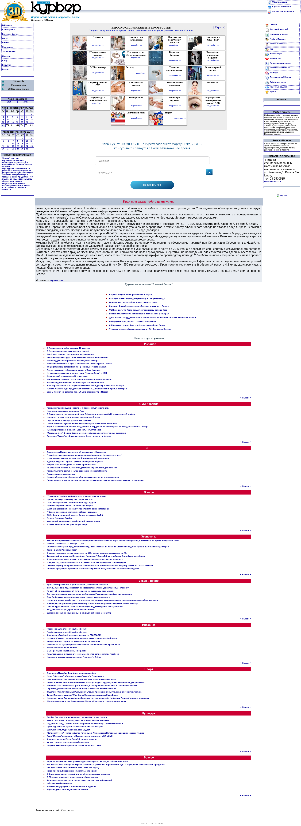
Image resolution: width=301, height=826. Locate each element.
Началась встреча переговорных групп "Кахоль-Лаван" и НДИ (77, 373)
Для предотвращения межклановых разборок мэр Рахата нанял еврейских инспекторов (89, 594)
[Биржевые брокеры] (175, 58)
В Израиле (7, 25)
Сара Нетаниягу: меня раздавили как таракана (69, 420)
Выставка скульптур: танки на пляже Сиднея (68, 730)
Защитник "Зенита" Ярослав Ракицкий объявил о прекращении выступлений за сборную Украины (94, 692)
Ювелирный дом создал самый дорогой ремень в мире (73, 521)
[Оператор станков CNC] (98, 88)
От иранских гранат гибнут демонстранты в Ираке (133, 302)
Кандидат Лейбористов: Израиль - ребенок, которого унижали (77, 367)
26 (3, 149)
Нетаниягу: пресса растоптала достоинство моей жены (73, 417)
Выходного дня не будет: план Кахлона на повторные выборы (77, 357)
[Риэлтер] (130, 73)
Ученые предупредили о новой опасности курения (71, 786)
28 (13, 149)
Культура (6, 65)
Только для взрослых (280, 63)
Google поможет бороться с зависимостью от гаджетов (73, 641)
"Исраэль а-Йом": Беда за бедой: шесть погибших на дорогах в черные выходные (86, 433)
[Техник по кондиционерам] (175, 73)
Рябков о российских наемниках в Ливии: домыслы (72, 512)
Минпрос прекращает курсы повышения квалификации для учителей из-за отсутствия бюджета (93, 569)
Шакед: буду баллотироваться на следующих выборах (73, 360)
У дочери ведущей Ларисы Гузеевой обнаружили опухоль (75, 461)
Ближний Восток (10, 34)
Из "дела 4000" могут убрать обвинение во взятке (70, 610)
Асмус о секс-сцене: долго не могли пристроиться (71, 465)
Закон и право (9, 51)
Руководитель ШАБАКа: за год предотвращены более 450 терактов (79, 379)
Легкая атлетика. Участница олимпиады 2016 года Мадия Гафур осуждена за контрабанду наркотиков (96, 682)
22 (31, 122)
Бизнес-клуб (276, 54)
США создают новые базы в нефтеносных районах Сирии (137, 325)
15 (31, 119)
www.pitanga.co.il (272, 181)
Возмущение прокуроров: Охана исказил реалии (132, 321)
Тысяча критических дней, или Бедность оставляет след (74, 430)
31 (27, 149)
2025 (9, 102)
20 (22, 122)
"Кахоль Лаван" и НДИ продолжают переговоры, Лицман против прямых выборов (87, 389)
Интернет (6, 56)
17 (8, 122)
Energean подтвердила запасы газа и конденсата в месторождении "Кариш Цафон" (87, 562)
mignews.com (56, 280)
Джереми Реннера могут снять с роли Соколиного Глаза (74, 745)
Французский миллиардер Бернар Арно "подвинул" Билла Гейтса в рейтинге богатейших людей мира (96, 556)
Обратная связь (279, 2)
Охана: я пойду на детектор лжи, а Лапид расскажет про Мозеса (77, 392)
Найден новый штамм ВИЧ (59, 783)
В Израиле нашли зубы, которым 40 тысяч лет (69, 348)
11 (13, 119)
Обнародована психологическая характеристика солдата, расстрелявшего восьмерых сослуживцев (95, 480)
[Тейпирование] (136, 103)
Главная (273, 24)
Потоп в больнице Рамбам (59, 518)
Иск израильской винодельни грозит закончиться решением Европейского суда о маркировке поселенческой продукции (106, 765)
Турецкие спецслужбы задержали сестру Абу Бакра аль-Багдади (140, 329)
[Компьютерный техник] (213, 73)
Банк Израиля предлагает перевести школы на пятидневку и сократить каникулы (86, 386)
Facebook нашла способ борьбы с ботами (67, 629)
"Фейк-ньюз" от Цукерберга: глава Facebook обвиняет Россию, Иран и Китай (84, 644)
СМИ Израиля (8, 30)
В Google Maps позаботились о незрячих (66, 651)
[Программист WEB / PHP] (213, 43)
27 (8, 149)
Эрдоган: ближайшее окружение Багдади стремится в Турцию (139, 306)
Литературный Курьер (280, 77)
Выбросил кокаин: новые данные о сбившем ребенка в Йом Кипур (79, 613)
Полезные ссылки (278, 87)
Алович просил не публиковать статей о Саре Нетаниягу (74, 370)
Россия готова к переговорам (61, 474)
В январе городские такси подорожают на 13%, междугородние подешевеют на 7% (87, 553)
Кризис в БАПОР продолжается (62, 550)
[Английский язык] (136, 115)
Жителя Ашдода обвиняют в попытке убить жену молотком (75, 382)
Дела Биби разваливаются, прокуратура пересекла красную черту (78, 597)
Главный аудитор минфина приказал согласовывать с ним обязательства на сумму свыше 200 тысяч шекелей (100, 565)
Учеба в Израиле (277, 39)
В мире (5, 43)
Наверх (245, 398)
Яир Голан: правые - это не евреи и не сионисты (70, 354)
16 (3, 122)
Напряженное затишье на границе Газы (65, 411)
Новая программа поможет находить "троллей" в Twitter (74, 657)
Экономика (7, 47)
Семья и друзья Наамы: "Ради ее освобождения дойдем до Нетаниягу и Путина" (85, 607)
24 (27, 146)
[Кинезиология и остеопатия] (175, 88)
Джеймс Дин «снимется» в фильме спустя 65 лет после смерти (77, 717)
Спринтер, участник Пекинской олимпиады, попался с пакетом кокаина (81, 689)
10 (8, 119)
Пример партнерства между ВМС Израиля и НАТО (70, 499)
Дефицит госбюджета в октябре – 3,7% (65, 544)
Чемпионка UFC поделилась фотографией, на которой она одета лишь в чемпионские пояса (92, 686)
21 (27, 122)
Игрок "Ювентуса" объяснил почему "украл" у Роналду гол (75, 676)
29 (18, 149)
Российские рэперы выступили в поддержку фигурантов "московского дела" (84, 455)
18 (12, 122)
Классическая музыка (280, 68)
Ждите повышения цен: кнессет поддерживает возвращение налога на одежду (85, 559)
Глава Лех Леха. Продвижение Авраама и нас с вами (72, 771)
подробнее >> (98, 45)
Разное (5, 69)
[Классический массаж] (136, 88)
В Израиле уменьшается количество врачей (68, 351)
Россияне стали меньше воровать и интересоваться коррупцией (78, 408)
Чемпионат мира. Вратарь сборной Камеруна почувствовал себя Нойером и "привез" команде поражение (98, 698)
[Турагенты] (98, 43)
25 (31, 146)
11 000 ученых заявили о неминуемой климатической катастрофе (78, 458)
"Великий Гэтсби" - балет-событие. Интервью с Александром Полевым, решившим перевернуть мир (95, 733)
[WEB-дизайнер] (98, 70)
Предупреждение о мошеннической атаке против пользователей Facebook (83, 654)
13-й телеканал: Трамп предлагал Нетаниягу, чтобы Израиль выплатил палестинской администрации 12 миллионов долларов (108, 547)
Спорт (5, 61)
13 (22, 119)
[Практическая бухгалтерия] (136, 43)
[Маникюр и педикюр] (175, 103)
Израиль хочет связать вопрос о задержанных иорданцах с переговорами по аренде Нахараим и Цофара (97, 427)
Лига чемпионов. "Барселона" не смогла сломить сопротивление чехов (81, 679)
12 (17, 119)
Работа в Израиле (278, 44)
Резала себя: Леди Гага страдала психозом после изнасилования (78, 720)
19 (17, 122)
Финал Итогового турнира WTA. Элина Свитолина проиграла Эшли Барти (82, 695)
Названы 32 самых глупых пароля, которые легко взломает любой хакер (82, 638)
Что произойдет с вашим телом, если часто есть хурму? (73, 768)
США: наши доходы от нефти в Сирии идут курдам (71, 502)
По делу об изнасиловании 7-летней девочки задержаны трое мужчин (80, 591)
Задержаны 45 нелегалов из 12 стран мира (67, 376)
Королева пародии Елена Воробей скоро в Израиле (72, 739)
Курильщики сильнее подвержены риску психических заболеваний (79, 780)
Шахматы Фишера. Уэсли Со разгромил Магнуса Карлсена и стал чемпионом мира (86, 701)
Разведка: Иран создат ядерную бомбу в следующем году (137, 298)
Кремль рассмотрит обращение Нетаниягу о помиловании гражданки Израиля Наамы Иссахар (92, 603)
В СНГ (5, 38)
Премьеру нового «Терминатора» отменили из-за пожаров (75, 727)
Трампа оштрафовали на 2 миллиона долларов (70, 506)
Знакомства (275, 58)
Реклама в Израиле (279, 34)
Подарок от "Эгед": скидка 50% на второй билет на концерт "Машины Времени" (85, 723)
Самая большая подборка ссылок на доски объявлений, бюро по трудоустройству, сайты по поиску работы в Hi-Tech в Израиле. (280, 147)
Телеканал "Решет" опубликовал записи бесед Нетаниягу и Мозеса (79, 436)
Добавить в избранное (283, 11)
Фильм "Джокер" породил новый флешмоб (68, 742)
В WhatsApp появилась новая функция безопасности (72, 777)
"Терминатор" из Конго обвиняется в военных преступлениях (76, 496)
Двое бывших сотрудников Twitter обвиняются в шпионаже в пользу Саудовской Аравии (152, 318)
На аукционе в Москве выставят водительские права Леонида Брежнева (82, 468)
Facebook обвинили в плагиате (62, 648)
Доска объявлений (279, 29)
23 (3, 125)
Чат (271, 49)
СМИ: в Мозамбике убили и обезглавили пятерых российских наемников (82, 423)
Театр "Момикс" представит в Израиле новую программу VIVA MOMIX (80, 736)
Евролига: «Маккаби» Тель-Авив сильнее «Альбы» (71, 673)
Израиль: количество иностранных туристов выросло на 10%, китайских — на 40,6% (87, 761)
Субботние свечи (278, 82)
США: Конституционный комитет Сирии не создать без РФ (75, 515)
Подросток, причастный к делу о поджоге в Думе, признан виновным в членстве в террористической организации (102, 600)
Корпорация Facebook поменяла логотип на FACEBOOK (74, 635)
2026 (26, 102)
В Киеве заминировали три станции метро (67, 524)
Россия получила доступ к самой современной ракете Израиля (77, 471)
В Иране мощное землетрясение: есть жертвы (131, 295)
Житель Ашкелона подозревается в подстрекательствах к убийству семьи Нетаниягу (88, 588)
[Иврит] (169, 118)
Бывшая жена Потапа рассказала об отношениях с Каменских (76, 452)
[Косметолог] (213, 88)
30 (22, 149)
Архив (273, 91)
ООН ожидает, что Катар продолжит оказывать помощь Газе (138, 310)
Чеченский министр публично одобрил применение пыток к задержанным (83, 477)
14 (27, 119)
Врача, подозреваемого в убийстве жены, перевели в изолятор (77, 585)
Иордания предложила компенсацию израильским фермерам (139, 314)
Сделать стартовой (281, 7)
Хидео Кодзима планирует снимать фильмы (68, 790)
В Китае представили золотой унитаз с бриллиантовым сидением (78, 774)
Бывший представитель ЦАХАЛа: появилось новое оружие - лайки (79, 364)
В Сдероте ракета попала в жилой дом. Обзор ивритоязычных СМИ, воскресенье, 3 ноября (91, 414)
